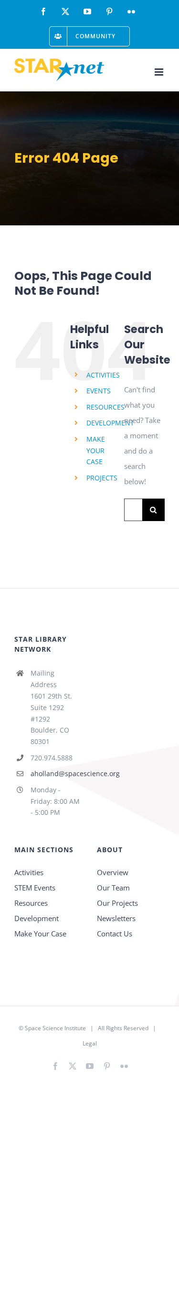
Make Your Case (40, 933)
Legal (90, 1043)
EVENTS (98, 390)
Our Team (113, 887)
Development (36, 918)
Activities (28, 872)
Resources (31, 903)
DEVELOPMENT (110, 422)
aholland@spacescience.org (57, 773)
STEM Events (34, 887)
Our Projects (117, 903)
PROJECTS (101, 477)
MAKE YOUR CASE (95, 450)
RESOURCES (105, 406)
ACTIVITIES (103, 374)
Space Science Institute (55, 1028)
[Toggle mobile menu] (160, 72)
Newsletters (116, 918)
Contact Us (114, 933)
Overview (112, 872)
